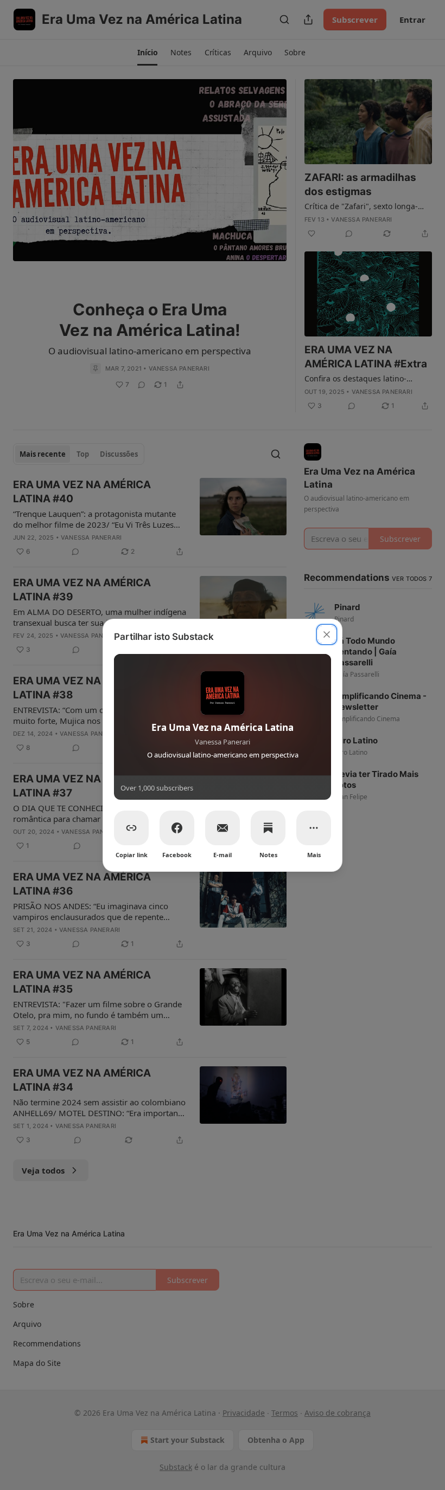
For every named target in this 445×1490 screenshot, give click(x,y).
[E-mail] (222, 828)
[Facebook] (177, 828)
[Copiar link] (131, 828)
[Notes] (268, 828)
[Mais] (313, 828)
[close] (326, 634)
